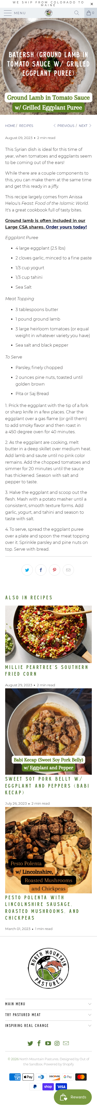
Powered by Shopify (59, 1064)
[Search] (78, 13)
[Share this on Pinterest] (54, 570)
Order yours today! (66, 227)
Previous (65, 126)
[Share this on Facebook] (41, 570)
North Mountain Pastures (38, 1059)
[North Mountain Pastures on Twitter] (30, 1044)
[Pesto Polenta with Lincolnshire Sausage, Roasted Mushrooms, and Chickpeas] (48, 850)
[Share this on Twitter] (27, 570)
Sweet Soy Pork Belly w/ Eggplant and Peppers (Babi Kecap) (47, 786)
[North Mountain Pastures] (48, 13)
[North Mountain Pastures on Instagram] (57, 1044)
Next (83, 126)
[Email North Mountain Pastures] (66, 1044)
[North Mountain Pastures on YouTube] (48, 1044)
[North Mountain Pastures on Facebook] (39, 1044)
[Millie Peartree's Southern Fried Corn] (48, 634)
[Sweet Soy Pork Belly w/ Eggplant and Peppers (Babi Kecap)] (48, 731)
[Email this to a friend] (68, 570)
